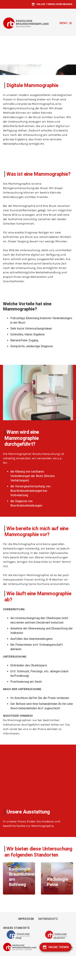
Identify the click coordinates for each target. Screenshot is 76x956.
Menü (63, 23)
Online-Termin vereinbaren (54, 4)
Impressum (26, 918)
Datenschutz (48, 918)
